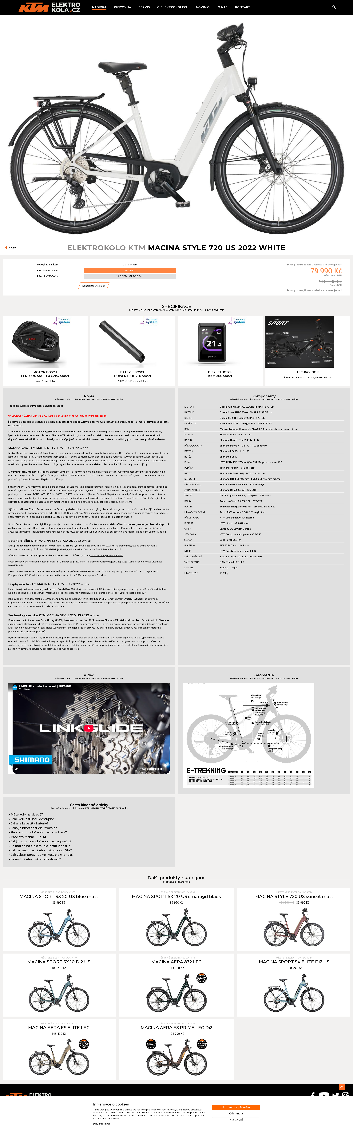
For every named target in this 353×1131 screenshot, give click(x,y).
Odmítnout (236, 1113)
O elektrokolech (172, 7)
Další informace (101, 1123)
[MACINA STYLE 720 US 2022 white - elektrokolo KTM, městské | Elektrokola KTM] (176, 236)
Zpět (11, 248)
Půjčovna (122, 7)
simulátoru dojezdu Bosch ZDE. (106, 555)
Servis (144, 7)
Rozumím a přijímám (236, 1107)
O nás (223, 7)
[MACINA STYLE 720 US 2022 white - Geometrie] (248, 787)
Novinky (203, 7)
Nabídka (99, 7)
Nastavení (236, 1119)
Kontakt (242, 7)
